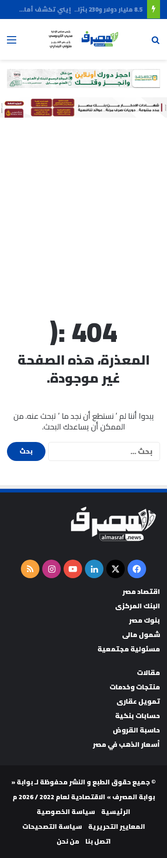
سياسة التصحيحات (52, 826)
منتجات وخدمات (134, 687)
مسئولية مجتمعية (128, 649)
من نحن (68, 841)
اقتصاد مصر (141, 591)
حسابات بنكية (137, 715)
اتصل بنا (98, 841)
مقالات (148, 672)
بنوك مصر (144, 620)
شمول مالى (141, 634)
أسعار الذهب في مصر (126, 744)
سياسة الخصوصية (66, 812)
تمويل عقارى (138, 701)
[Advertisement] (83, 215)
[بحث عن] (155, 42)
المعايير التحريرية (116, 826)
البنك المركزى (137, 605)
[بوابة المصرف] (83, 39)
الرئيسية (115, 812)
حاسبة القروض (136, 730)
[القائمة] (11, 42)
